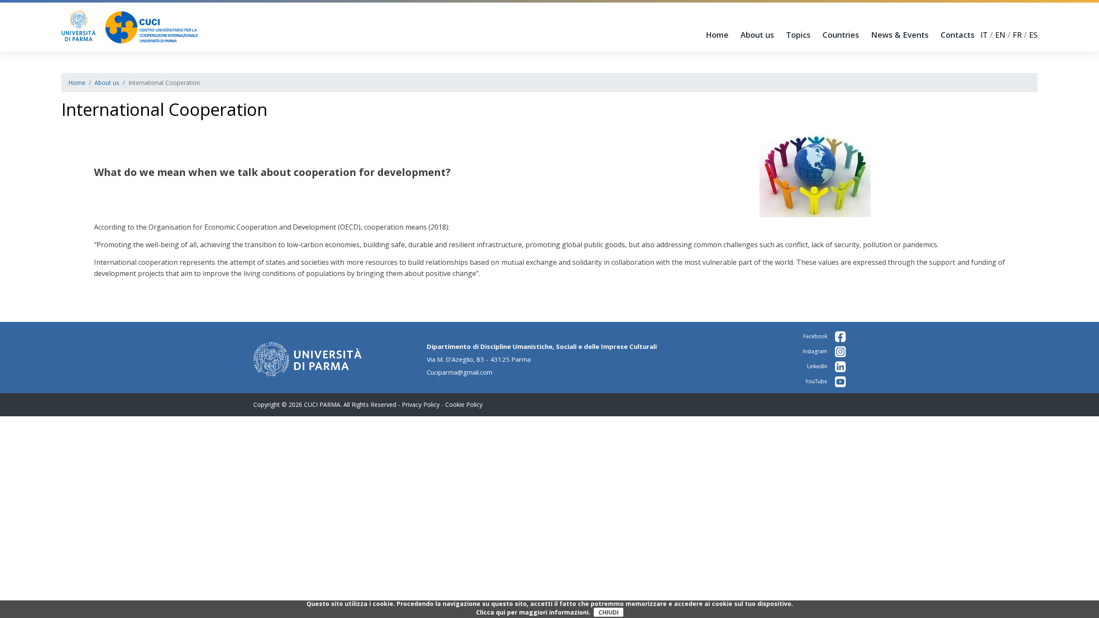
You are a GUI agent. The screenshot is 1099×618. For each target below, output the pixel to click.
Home (717, 35)
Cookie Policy (464, 404)
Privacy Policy (421, 404)
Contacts (958, 35)
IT (984, 35)
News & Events (900, 35)
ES (1033, 35)
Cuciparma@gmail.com (459, 372)
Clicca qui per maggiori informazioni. (533, 613)
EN (1000, 35)
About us (757, 35)
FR (1017, 35)
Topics (798, 35)
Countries (841, 35)
